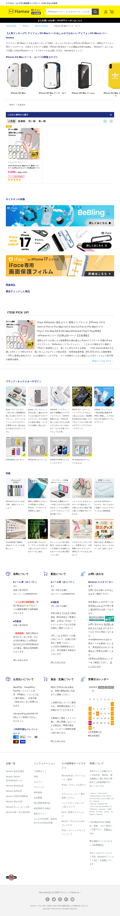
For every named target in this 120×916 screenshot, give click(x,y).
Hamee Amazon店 (15, 785)
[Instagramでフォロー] (60, 899)
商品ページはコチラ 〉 (103, 360)
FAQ (36, 776)
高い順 (42, 121)
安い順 (32, 121)
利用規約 (38, 792)
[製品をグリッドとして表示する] (105, 121)
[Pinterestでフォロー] (66, 899)
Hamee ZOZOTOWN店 (17, 796)
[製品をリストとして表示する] (111, 121)
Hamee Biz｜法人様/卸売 (18, 812)
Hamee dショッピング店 (18, 806)
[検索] (95, 11)
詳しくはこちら (20, 659)
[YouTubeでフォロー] (72, 899)
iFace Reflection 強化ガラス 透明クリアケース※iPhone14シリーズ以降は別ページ (24, 167)
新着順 (21, 121)
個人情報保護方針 (42, 802)
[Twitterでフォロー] (54, 899)
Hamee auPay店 (14, 790)
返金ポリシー (40, 813)
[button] (15, 179)
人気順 (11, 121)
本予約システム (95, 605)
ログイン (38, 781)
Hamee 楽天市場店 (15, 771)
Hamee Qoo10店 (14, 801)
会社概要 (38, 797)
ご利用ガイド (40, 771)
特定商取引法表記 (42, 808)
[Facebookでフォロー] (48, 899)
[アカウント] (105, 11)
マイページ (39, 787)
